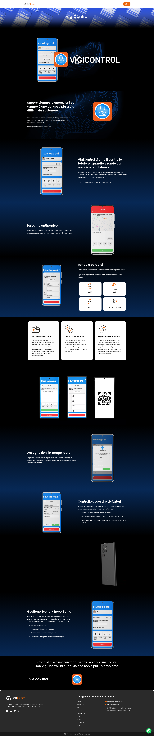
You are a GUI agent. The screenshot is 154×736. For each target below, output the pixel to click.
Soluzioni (50, 4)
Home (41, 4)
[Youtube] (11, 711)
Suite (61, 4)
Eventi (90, 4)
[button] (77, 59)
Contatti (108, 4)
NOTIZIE (98, 4)
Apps (69, 4)
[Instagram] (15, 711)
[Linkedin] (7, 711)
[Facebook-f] (19, 711)
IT (116, 4)
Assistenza (80, 4)
